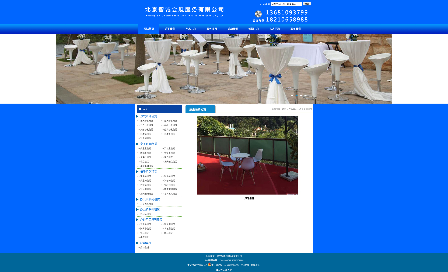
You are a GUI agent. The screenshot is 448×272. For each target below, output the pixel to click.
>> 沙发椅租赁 (144, 134)
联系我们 (295, 29)
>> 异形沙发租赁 (145, 129)
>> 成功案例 (143, 247)
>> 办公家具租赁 (145, 204)
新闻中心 (253, 29)
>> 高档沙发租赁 (169, 125)
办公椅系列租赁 (150, 209)
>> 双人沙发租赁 (169, 121)
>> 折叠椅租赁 (144, 180)
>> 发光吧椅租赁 (145, 194)
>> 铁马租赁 (143, 233)
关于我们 (169, 29)
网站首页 (149, 29)
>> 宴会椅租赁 (168, 176)
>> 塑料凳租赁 (168, 185)
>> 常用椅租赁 (144, 176)
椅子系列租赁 (148, 171)
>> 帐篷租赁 (143, 237)
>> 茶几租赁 (167, 157)
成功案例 (232, 29)
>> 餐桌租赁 (143, 162)
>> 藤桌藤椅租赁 (169, 189)
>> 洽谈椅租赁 (144, 185)
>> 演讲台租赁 (144, 157)
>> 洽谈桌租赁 (168, 148)
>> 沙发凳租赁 (144, 138)
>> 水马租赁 (167, 233)
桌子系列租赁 (148, 143)
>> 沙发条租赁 (168, 134)
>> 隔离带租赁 (144, 228)
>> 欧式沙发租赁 (169, 129)
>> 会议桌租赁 (168, 153)
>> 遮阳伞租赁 (144, 224)
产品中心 (191, 29)
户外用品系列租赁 (151, 219)
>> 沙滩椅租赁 (144, 189)
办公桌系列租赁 (150, 199)
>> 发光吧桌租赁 (169, 162)
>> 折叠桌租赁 (144, 148)
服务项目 (211, 29)
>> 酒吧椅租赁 (168, 180)
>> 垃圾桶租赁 (168, 228)
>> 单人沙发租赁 (145, 121)
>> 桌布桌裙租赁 (145, 166)
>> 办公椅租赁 (144, 214)
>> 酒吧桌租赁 (144, 153)
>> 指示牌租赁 (168, 224)
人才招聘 (275, 29)
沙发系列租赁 (148, 116)
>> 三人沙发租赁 (145, 125)
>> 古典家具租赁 (169, 194)
